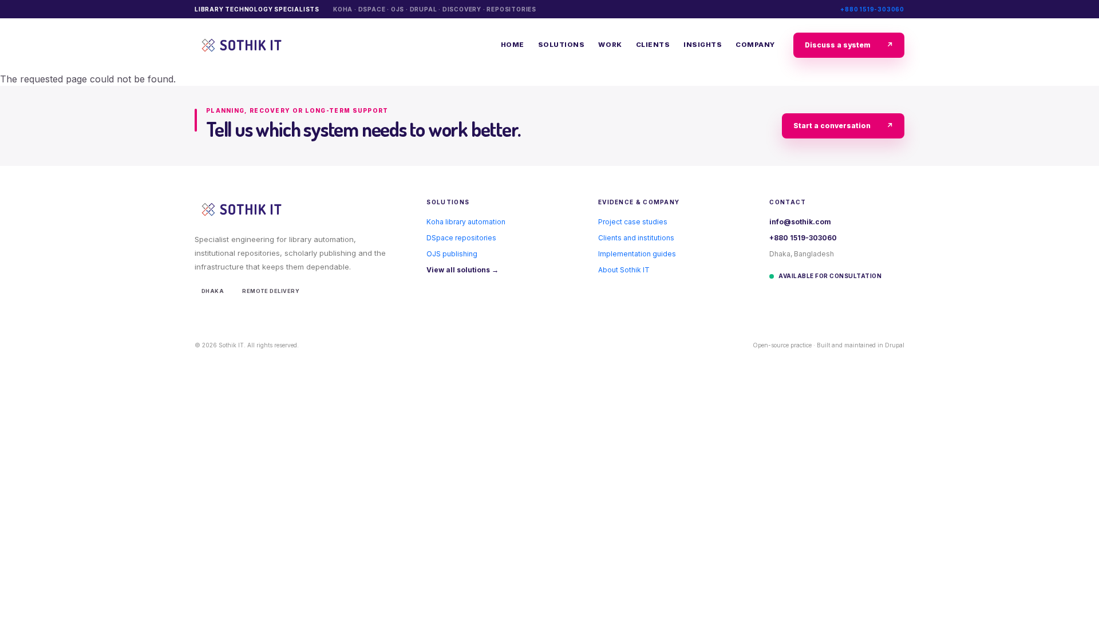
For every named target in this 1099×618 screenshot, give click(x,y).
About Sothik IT (624, 270)
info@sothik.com (800, 221)
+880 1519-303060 (872, 9)
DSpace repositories (461, 237)
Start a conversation (843, 125)
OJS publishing (451, 253)
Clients (653, 45)
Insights (702, 45)
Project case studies (632, 221)
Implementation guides (637, 253)
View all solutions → (462, 270)
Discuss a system (849, 45)
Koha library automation (465, 221)
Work (610, 45)
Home (512, 45)
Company (755, 45)
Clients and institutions (636, 237)
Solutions (561, 45)
